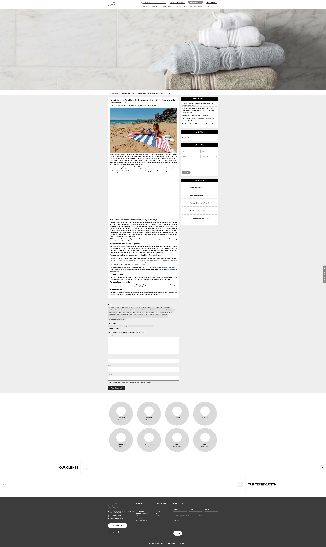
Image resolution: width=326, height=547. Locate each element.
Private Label (140, 511)
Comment (111, 335)
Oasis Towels (111, 93)
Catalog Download (195, 2)
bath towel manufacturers (128, 307)
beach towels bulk (113, 312)
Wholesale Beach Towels (146, 326)
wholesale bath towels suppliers (116, 317)
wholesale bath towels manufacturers (158, 314)
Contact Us (208, 6)
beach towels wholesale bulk (166, 312)
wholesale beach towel (131, 317)
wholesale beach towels (145, 317)
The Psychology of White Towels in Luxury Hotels (199, 124)
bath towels (127, 292)
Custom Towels (166, 6)
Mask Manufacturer (142, 520)
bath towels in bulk (165, 307)
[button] (322, 467)
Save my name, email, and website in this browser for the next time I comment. (130, 382)
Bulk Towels (154, 6)
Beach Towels (119, 326)
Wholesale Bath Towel (134, 326)
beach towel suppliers (155, 310)
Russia (157, 516)
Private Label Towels (180, 6)
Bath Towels (111, 326)
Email (110, 365)
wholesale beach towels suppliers (117, 319)
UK (156, 518)
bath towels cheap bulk (153, 307)
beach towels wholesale (151, 312)
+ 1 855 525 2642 (115, 515)
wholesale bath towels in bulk (141, 314)
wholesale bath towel (114, 314)
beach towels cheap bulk (125, 312)
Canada (157, 511)
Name (110, 357)
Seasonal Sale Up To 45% (324, 274)
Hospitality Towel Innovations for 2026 (195, 115)
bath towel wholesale (141, 307)
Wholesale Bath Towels (126, 314)
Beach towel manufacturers (142, 310)
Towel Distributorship (196, 6)
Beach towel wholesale (168, 310)
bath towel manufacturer (114, 307)
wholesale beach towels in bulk (160, 317)
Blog (216, 6)
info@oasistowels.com (117, 518)
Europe (157, 513)
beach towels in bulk (138, 312)
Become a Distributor (142, 513)
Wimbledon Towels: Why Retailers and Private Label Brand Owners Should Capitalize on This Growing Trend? (198, 110)
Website (110, 374)
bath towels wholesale (114, 310)
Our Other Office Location (117, 525)
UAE (156, 520)
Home (145, 6)
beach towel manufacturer (127, 310)
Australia (157, 508)
